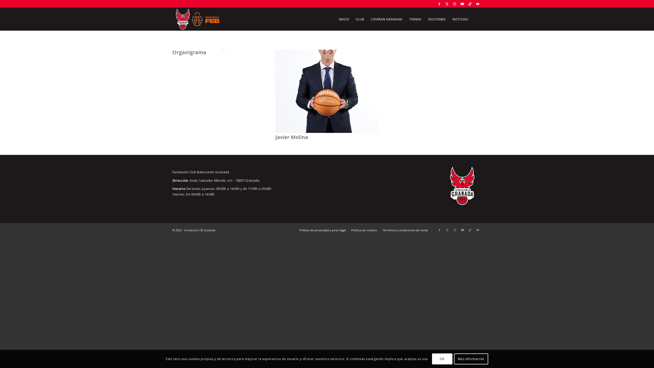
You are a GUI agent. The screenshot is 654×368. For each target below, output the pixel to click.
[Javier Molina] (326, 131)
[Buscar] (477, 19)
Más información (471, 359)
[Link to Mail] (478, 4)
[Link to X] (447, 4)
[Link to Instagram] (454, 4)
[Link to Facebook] (439, 4)
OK (442, 359)
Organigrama (189, 52)
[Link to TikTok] (470, 4)
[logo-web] (197, 19)
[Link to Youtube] (462, 4)
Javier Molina (291, 137)
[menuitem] (343, 19)
